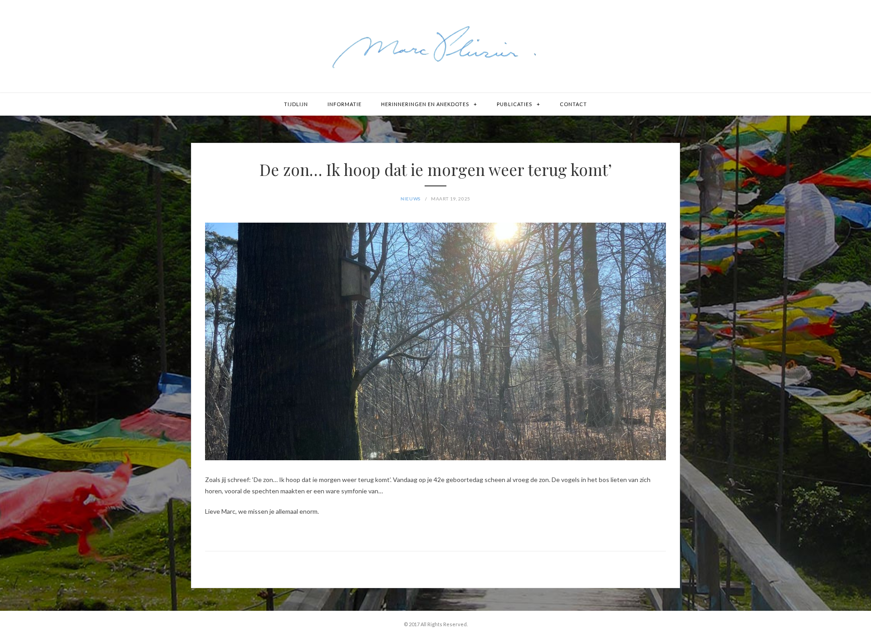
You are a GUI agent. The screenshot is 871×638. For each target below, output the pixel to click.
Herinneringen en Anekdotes (425, 104)
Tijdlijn (296, 104)
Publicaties (514, 104)
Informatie (345, 104)
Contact (573, 104)
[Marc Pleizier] (435, 46)
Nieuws (411, 198)
